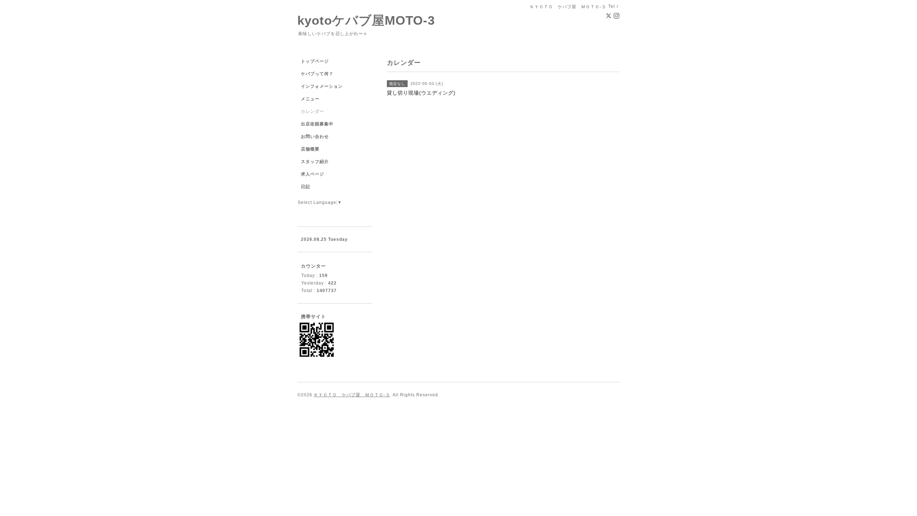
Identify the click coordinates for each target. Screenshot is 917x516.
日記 (305, 186)
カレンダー (312, 111)
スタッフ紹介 (315, 161)
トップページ (315, 61)
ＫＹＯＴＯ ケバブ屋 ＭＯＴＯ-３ (352, 394)
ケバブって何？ (317, 73)
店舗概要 (310, 149)
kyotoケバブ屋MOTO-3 (366, 20)
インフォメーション (322, 86)
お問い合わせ (315, 136)
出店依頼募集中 (317, 123)
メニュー (310, 98)
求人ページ (312, 174)
